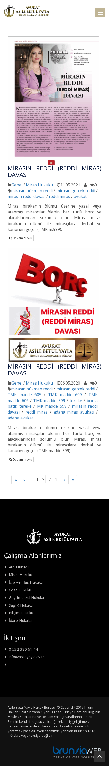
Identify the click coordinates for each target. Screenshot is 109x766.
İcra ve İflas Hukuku (26, 582)
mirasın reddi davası (26, 196)
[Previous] (15, 479)
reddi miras (59, 196)
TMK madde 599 (49, 400)
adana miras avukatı (73, 412)
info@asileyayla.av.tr (26, 656)
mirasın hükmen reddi (32, 191)
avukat (80, 196)
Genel (16, 185)
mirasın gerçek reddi (75, 191)
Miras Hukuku (39, 185)
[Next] (65, 479)
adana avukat (20, 418)
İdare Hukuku (20, 620)
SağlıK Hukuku (21, 605)
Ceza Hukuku (20, 589)
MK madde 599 (52, 406)
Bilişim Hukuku (21, 612)
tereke (76, 400)
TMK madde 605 (24, 394)
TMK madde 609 (65, 394)
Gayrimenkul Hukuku (26, 597)
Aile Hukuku (19, 566)
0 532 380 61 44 (23, 649)
